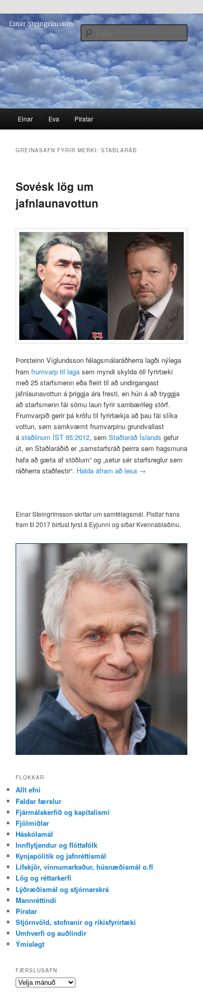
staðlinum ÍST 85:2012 (55, 437)
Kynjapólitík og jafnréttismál (61, 856)
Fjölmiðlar (32, 823)
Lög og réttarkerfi (43, 878)
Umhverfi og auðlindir (51, 933)
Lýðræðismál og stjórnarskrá (62, 889)
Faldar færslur (38, 801)
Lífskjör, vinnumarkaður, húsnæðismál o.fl (84, 867)
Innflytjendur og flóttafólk (56, 845)
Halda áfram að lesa (111, 470)
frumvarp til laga (55, 371)
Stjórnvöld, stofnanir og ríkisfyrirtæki (76, 922)
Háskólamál (34, 834)
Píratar (83, 118)
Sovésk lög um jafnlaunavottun (57, 194)
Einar (25, 118)
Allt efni (28, 790)
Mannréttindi (36, 900)
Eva (53, 118)
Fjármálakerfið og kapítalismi (63, 812)
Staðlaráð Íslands (135, 437)
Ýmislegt (30, 944)
